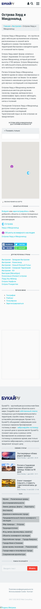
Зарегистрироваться (15, 303)
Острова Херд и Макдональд (14, 236)
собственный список (28, 411)
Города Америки (30, 539)
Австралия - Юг (8, 270)
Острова (9, 224)
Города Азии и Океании (13, 543)
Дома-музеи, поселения (13, 547)
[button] (30, 174)
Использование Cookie (17, 592)
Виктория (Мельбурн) (11, 273)
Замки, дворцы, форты (12, 507)
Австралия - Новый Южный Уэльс (16, 265)
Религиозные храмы (19, 499)
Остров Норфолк (9, 281)
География (10, 295)
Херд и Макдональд (10, 228)
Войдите (5, 211)
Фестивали (7, 510)
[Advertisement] (20, 354)
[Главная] (8, 3)
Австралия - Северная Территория (16, 268)
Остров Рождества (10, 284)
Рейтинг (9, 298)
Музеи (5, 499)
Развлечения (31, 547)
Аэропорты (29, 507)
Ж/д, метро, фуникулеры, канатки (17, 532)
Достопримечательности (13, 503)
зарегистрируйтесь (21, 211)
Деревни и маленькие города (15, 514)
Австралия (16, 26)
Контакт (30, 592)
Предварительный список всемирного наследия (19, 519)
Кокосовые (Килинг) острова (14, 276)
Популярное (11, 301)
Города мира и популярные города (17, 551)
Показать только (12, 131)
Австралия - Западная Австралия (15, 260)
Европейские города (11, 539)
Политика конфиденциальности (21, 589)
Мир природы (9, 524)
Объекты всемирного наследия (20, 233)
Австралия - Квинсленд (12, 262)
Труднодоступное (10, 528)
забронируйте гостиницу (28, 427)
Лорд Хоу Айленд (9, 279)
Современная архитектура (14, 554)
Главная (7, 26)
